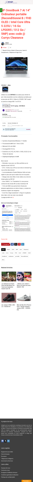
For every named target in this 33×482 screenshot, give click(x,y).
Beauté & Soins (7, 50)
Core (7, 253)
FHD (16, 253)
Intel (20, 253)
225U (13, 249)
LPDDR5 (24, 253)
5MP (17, 249)
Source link (4, 239)
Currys (11, 253)
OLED (29, 253)
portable (17, 256)
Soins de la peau (5, 454)
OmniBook (4, 256)
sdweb (7, 43)
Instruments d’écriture (7, 461)
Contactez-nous (5, 470)
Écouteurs (4, 456)
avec (21, 249)
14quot (8, 249)
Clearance (26, 249)
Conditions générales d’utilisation (9, 474)
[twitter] (5, 441)
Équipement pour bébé (7, 451)
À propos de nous (5, 468)
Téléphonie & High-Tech (15, 52)
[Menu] (2, 2)
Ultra (3, 259)
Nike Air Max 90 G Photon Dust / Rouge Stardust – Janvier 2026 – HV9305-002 (24, 307)
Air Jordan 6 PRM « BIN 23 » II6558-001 (8, 305)
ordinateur (11, 256)
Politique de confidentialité (8, 477)
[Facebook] (2, 441)
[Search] (30, 2)
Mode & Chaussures (16, 50)
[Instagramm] (8, 441)
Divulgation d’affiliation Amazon (9, 472)
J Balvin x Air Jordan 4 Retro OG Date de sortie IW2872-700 (24, 285)
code (3, 253)
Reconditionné (24, 256)
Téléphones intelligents (7, 458)
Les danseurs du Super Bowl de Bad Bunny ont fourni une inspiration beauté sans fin (8, 286)
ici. (13, 197)
